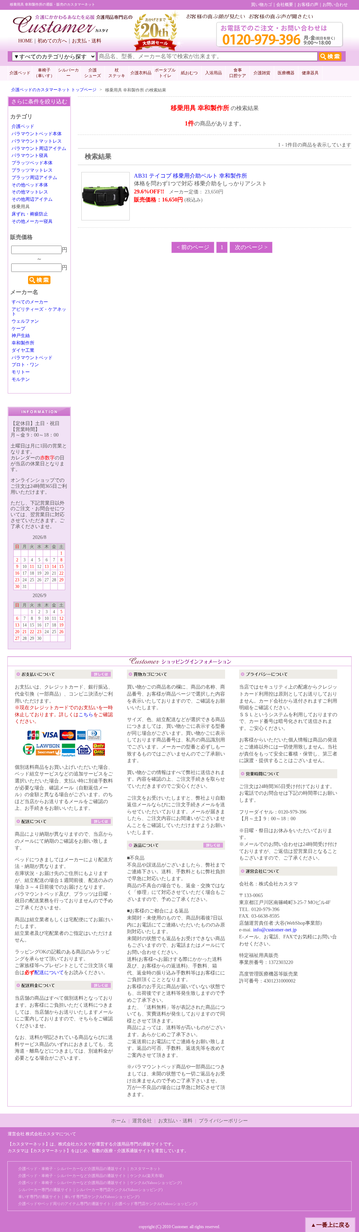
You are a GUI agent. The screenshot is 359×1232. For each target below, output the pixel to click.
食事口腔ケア (237, 73)
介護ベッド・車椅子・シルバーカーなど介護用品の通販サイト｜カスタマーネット (89, 1168)
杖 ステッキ (116, 73)
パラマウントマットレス (37, 141)
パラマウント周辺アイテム (39, 148)
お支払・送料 (86, 40)
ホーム (118, 1120)
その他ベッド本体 (30, 185)
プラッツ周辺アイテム (34, 177)
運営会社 (142, 1120)
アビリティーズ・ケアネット (39, 311)
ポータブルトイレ (165, 73)
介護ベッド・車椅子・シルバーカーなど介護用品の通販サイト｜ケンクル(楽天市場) (91, 1175)
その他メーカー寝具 (32, 221)
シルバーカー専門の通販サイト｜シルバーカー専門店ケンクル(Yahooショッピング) (90, 1189)
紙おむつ (189, 72)
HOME (25, 40)
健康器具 (310, 72)
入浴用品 (213, 72)
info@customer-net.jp (275, 929)
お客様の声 (307, 4)
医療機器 (286, 72)
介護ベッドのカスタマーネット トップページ (53, 89)
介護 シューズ (92, 73)
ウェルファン (25, 321)
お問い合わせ (335, 4)
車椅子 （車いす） (44, 73)
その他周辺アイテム (32, 199)
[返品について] (176, 846)
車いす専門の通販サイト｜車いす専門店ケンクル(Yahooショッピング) (79, 1197)
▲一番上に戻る (330, 1225)
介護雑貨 (261, 72)
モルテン (21, 379)
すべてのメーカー (30, 302)
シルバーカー (68, 73)
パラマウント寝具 (30, 155)
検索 (39, 280)
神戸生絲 (21, 335)
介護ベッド (20, 72)
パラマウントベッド (32, 357)
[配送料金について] (64, 986)
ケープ (18, 328)
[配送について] (64, 822)
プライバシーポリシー (223, 1120)
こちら (86, 714)
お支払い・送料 (175, 1120)
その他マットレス (30, 192)
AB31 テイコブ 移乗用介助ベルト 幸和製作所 (190, 176)
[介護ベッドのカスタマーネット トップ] (72, 31)
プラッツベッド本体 (32, 162)
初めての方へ (52, 40)
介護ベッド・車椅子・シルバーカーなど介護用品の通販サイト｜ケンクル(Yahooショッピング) (100, 1182)
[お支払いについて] (64, 675)
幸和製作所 (23, 343)
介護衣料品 (140, 72)
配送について (49, 972)
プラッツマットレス (32, 170)
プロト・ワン (25, 364)
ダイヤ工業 (23, 350)
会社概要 (284, 4)
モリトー (21, 372)
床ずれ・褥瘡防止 (30, 214)
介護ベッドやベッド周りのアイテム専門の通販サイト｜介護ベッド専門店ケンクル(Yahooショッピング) (107, 1204)
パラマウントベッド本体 (37, 133)
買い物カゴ (261, 4)
